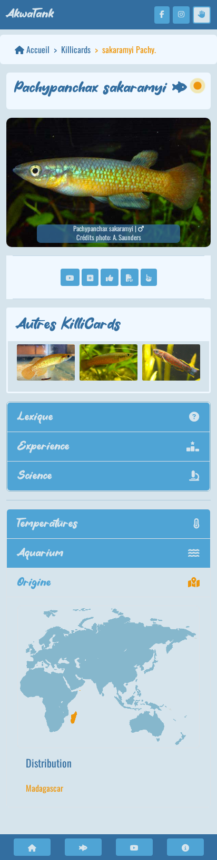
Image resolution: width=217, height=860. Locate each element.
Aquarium (40, 553)
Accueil (37, 49)
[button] (70, 277)
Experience (44, 446)
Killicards (76, 49)
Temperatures (47, 523)
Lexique (35, 417)
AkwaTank (30, 14)
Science (35, 476)
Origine (34, 582)
